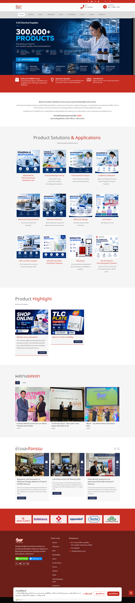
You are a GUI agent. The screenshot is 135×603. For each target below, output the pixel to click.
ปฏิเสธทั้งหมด (100, 594)
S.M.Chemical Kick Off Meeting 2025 (29, 479)
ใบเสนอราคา (102, 14)
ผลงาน (61, 14)
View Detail (42, 352)
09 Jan (80, 466)
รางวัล (24, 383)
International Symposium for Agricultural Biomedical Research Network (64, 481)
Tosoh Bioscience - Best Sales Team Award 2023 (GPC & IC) (65, 424)
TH (105, 1)
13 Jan (45, 466)
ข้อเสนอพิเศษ (51, 14)
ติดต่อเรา (91, 14)
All (17, 383)
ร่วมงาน (82, 14)
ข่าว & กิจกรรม (72, 14)
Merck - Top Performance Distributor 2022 (100, 424)
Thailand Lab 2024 (93, 479)
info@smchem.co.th (79, 551)
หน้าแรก (21, 14)
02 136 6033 (89, 7)
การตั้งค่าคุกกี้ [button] (87, 594)
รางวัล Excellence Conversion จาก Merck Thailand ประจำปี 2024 (32, 424)
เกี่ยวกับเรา (31, 14)
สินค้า (40, 15)
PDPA (54, 575)
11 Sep (115, 466)
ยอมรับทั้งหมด (113, 594)
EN (110, 1)
